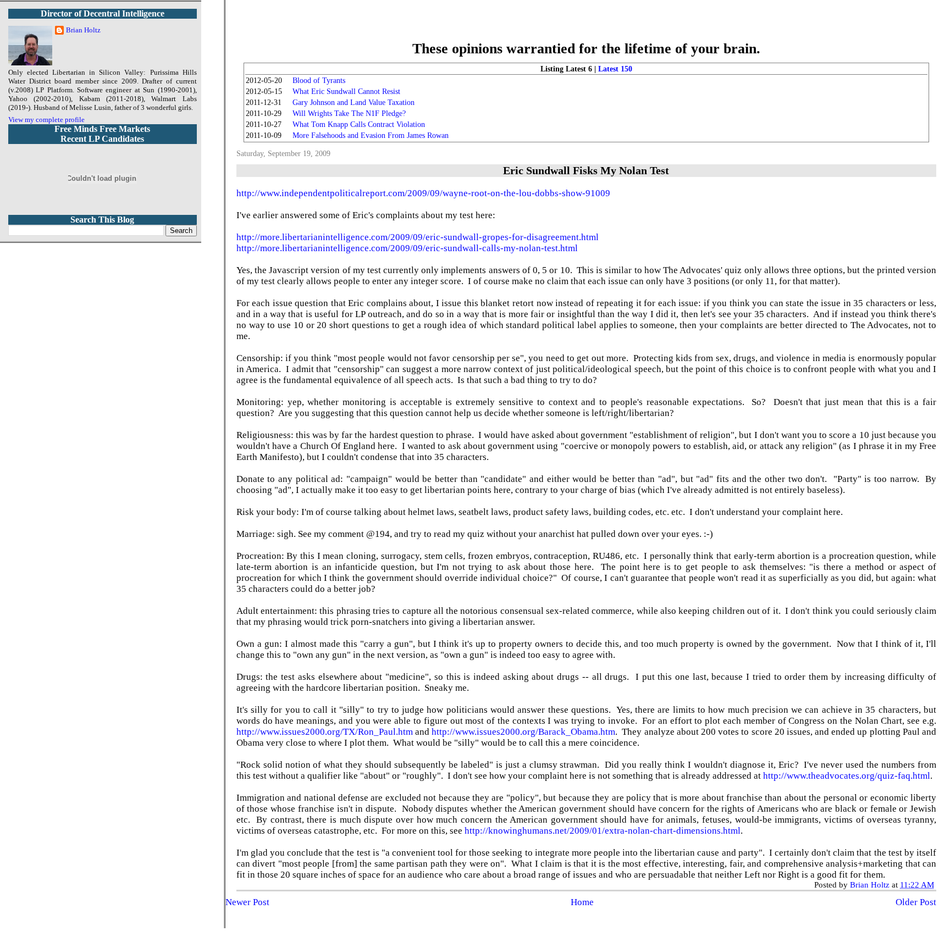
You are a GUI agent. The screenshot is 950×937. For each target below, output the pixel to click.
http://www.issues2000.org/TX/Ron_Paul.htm (324, 732)
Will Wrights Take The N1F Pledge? (349, 113)
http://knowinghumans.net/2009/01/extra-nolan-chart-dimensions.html (603, 830)
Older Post (916, 902)
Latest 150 (615, 69)
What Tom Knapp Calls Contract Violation (358, 124)
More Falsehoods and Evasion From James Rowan (370, 135)
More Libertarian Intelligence (586, 27)
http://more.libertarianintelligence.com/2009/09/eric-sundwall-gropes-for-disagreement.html (417, 237)
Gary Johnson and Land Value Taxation (353, 102)
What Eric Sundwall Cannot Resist (346, 91)
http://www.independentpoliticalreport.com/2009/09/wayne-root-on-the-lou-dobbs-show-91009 (423, 193)
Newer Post (247, 902)
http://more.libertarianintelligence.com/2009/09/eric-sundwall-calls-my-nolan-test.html (407, 248)
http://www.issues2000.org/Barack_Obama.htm (523, 732)
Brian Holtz (83, 30)
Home (582, 902)
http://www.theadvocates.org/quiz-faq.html (846, 775)
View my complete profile (46, 119)
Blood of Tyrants (318, 80)
